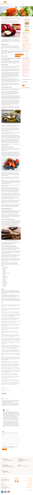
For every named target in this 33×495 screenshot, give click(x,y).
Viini (22, 74)
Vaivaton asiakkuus (5, 465)
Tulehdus (27, 72)
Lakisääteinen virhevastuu (28, 487)
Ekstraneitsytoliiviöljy (25, 58)
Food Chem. (11, 362)
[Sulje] (25, 50)
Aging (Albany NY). (7, 384)
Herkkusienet (26, 59)
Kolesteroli (28, 60)
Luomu (23, 62)
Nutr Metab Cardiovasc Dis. (6, 336)
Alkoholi (27, 56)
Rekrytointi (30, 481)
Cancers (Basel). (16, 309)
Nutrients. (13, 340)
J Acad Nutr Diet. (7, 348)
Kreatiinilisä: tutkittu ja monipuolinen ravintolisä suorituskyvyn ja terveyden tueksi (26, 45)
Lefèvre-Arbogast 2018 (6, 217)
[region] (17, 53)
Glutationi (23, 59)
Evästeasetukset (10, 54)
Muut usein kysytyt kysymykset (28, 480)
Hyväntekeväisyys (5, 471)
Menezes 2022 (8, 183)
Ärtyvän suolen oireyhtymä (25, 76)
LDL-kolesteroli (24, 61)
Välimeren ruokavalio (26, 75)
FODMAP (30, 58)
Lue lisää (4, 462)
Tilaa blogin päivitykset (26, 79)
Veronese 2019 (12, 133)
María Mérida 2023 (7, 77)
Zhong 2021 (17, 225)
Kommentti (3, 434)
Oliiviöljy (26, 64)
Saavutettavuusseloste (29, 483)
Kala (26, 60)
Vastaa (19, 406)
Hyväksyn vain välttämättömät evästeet (19, 54)
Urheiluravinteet (29, 73)
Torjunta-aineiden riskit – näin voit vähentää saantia (26, 46)
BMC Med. (14, 368)
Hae (23, 85)
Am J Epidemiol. (5, 316)
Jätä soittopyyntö (3, 482)
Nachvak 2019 (15, 81)
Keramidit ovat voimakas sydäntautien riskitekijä (26, 34)
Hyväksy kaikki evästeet (17, 56)
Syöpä (27, 71)
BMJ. (8, 322)
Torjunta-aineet (24, 72)
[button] (22, 4)
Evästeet (31, 482)
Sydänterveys (24, 71)
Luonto (29, 62)
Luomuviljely (25, 62)
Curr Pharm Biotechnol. (10, 312)
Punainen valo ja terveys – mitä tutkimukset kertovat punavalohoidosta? (26, 37)
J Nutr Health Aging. (15, 377)
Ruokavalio (7, 387)
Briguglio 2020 (15, 206)
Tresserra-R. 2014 (15, 70)
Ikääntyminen (24, 60)
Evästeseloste (10, 52)
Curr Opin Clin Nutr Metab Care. (11, 354)
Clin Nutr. (18, 328)
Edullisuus (19, 465)
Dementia (28, 57)
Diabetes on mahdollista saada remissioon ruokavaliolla (25, 40)
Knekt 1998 (13, 94)
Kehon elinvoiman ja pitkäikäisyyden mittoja (26, 48)
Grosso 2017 (17, 155)
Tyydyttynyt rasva (24, 73)
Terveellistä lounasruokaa (25, 35)
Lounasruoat (27, 61)
